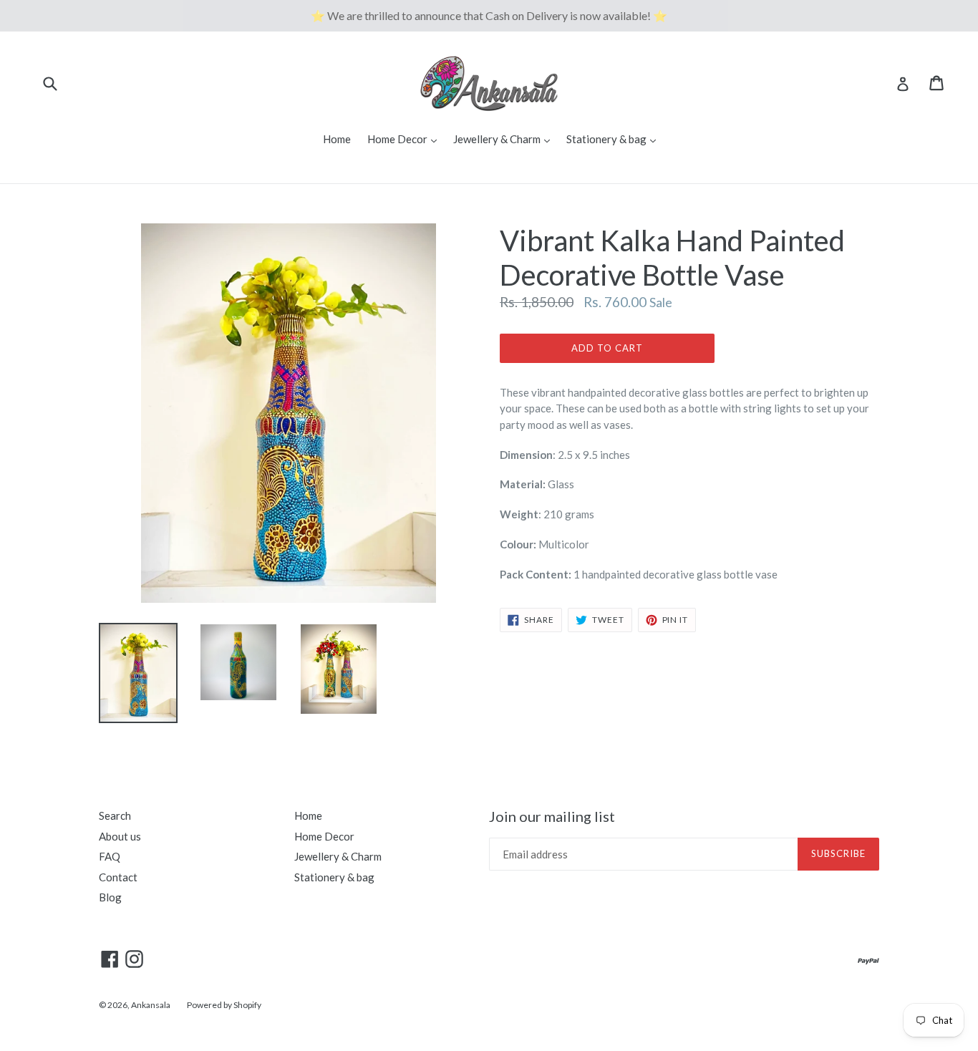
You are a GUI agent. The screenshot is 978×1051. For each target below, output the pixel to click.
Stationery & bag (614, 138)
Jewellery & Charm (505, 138)
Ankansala (150, 1004)
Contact (118, 877)
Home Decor (405, 138)
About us (120, 836)
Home (337, 138)
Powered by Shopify (224, 1004)
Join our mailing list (552, 816)
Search (115, 815)
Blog (110, 897)
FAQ (109, 856)
